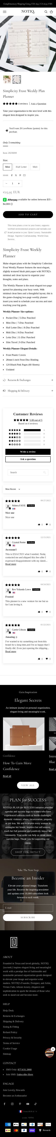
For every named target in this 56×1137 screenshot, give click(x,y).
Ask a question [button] (28, 459)
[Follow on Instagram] (12, 1103)
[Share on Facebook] (12, 175)
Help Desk (8, 1010)
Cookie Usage (10, 1048)
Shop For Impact (28, 852)
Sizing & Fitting (11, 1027)
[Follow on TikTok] (35, 1103)
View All (28, 785)
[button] (10, 103)
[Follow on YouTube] (27, 1103)
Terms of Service (11, 1043)
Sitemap (7, 1054)
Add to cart (28, 214)
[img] (12, 501)
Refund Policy (10, 1032)
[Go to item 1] (7, 79)
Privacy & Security (12, 1037)
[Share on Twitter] (16, 175)
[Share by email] (24, 175)
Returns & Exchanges (13, 1016)
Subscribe (28, 917)
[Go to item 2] (17, 79)
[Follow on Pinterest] (20, 1103)
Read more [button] (10, 564)
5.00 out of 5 (36, 420)
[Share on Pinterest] (20, 175)
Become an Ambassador (15, 1095)
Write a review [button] (28, 451)
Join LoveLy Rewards (14, 1090)
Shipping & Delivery (13, 1021)
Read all (7, 776)
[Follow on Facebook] (4, 1103)
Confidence (9, 755)
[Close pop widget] (53, 1049)
